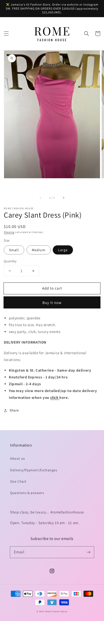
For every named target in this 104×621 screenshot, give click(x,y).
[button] (6, 33)
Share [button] (14, 410)
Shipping (9, 232)
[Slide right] (63, 197)
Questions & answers (27, 492)
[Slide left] (40, 197)
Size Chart (18, 481)
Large (63, 250)
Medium (38, 250)
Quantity (10, 261)
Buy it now (52, 302)
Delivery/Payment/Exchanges (33, 470)
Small (14, 250)
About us (17, 458)
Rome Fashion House (56, 611)
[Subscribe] (88, 552)
